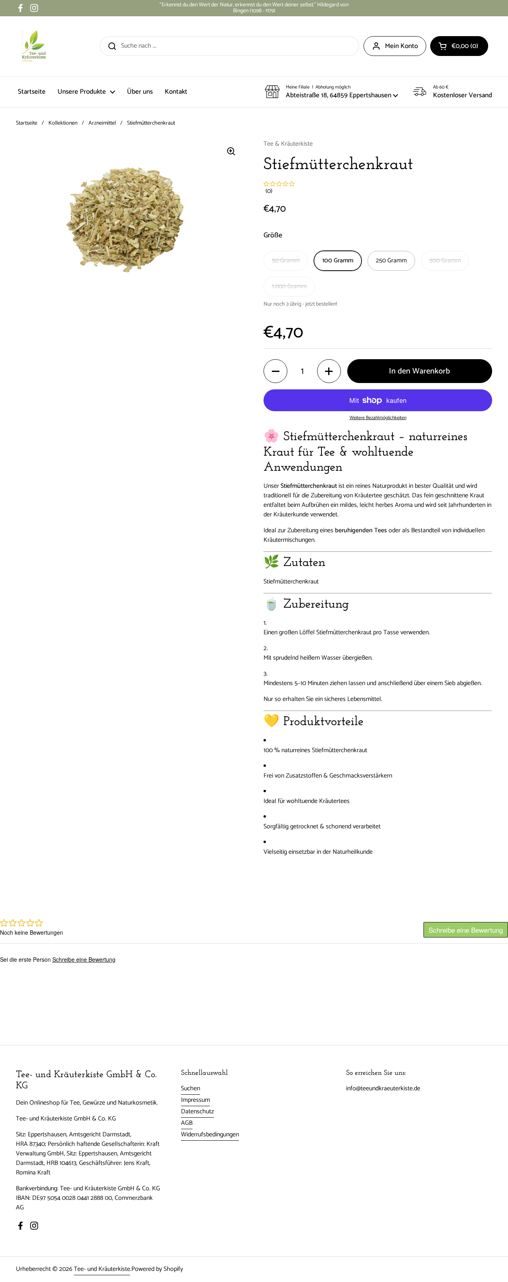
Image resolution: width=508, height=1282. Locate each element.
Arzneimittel (102, 123)
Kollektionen (62, 123)
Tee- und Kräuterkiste (102, 1269)
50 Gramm (286, 260)
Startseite (26, 123)
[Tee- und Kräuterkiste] (34, 46)
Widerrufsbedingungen (210, 1134)
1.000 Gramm (289, 286)
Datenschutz (197, 1111)
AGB (186, 1123)
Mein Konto (401, 46)
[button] (459, 46)
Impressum (195, 1100)
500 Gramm (445, 260)
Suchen (190, 1088)
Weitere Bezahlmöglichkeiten (378, 418)
